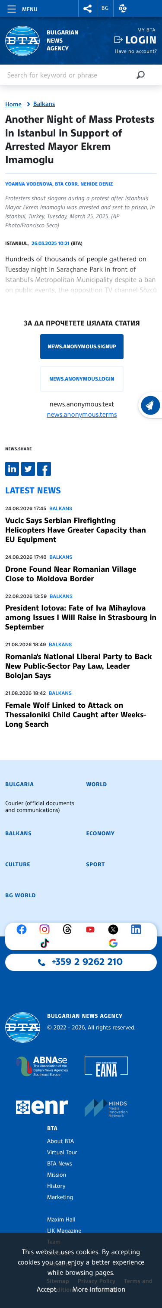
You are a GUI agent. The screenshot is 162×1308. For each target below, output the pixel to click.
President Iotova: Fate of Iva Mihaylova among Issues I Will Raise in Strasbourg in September (80, 617)
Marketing (60, 1197)
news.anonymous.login (81, 378)
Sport (95, 864)
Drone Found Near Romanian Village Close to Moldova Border (71, 573)
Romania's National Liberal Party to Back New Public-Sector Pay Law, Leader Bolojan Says (78, 666)
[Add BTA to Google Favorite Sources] (115, 943)
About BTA (60, 1141)
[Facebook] (23, 929)
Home (13, 104)
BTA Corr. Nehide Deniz (84, 184)
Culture (17, 864)
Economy (100, 833)
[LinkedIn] (138, 929)
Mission (56, 1175)
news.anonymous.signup (82, 346)
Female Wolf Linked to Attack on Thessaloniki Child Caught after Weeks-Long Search (75, 714)
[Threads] (69, 929)
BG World (20, 895)
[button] (88, 8)
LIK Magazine (64, 1230)
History (56, 1186)
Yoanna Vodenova (28, 184)
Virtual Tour (62, 1152)
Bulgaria (19, 784)
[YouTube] (92, 929)
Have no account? (136, 51)
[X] (115, 929)
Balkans (44, 104)
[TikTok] (46, 943)
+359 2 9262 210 (87, 961)
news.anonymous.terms (82, 414)
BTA (52, 1128)
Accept (47, 1289)
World (96, 784)
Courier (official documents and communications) (39, 807)
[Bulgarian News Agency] (22, 1027)
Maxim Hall (61, 1219)
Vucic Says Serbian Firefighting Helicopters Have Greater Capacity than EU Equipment (75, 530)
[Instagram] (46, 929)
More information (98, 1289)
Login (141, 40)
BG (105, 8)
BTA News (59, 1163)
